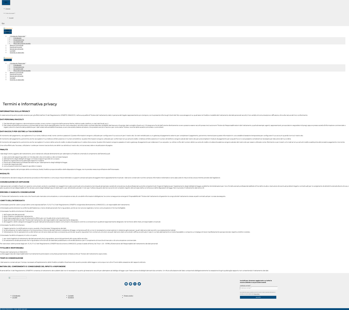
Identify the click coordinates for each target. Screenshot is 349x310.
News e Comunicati (16, 45)
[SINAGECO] (8, 28)
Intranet (7, 8)
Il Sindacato (16, 296)
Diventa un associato (17, 52)
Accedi (11, 18)
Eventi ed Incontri (16, 47)
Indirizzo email (245, 285)
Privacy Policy (257, 294)
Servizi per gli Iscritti (16, 49)
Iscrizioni (71, 297)
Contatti (12, 51)
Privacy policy (128, 296)
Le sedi (14, 297)
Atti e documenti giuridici (22, 43)
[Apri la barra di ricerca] (3, 24)
